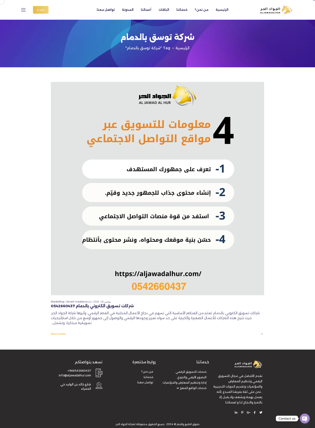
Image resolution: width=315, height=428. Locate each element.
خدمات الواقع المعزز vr (192, 388)
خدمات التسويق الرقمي (191, 371)
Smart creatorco (77, 301)
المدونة (128, 9)
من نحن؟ (201, 9)
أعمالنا (146, 9)
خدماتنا (181, 9)
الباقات (164, 9)
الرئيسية (222, 9)
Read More (58, 334)
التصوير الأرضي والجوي (192, 377)
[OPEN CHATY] (305, 418)
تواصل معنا (106, 9)
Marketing (57, 301)
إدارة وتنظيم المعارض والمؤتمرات (184, 382)
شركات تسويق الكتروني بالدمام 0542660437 (92, 306)
